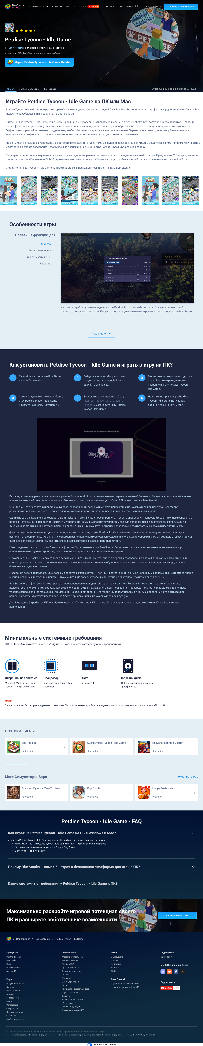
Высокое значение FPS (72, 999)
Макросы (66, 974)
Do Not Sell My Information (144, 1035)
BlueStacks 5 (12, 960)
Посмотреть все (187, 777)
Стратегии (11, 1015)
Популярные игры (15, 983)
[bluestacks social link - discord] (162, 971)
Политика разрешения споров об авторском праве (79, 1035)
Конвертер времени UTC (73, 1010)
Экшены (10, 987)
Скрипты (66, 996)
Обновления (166, 957)
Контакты (116, 964)
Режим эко (67, 978)
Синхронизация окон (71, 971)
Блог (69, 6)
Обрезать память (70, 992)
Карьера (115, 967)
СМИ (113, 971)
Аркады (10, 994)
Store (89, 6)
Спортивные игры (14, 1012)
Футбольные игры (15, 1019)
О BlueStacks (117, 957)
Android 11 (11, 971)
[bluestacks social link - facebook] (176, 971)
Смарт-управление (70, 982)
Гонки (9, 1001)
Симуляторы (14, 48)
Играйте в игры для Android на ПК (127, 983)
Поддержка (126, 6)
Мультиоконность (70, 967)
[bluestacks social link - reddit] (169, 971)
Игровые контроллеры (72, 957)
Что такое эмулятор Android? (125, 987)
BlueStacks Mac (13, 957)
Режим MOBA (68, 964)
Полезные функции (71, 1006)
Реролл (65, 985)
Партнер (109, 6)
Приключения (13, 990)
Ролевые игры (13, 1005)
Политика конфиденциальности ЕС (117, 1035)
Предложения (13, 967)
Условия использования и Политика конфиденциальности (31, 1035)
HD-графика (67, 1003)
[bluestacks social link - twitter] (182, 971)
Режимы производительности (76, 989)
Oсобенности (36, 6)
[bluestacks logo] (13, 6)
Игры (55, 6)
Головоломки (12, 998)
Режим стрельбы (70, 960)
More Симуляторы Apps (26, 777)
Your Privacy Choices (105, 1044)
